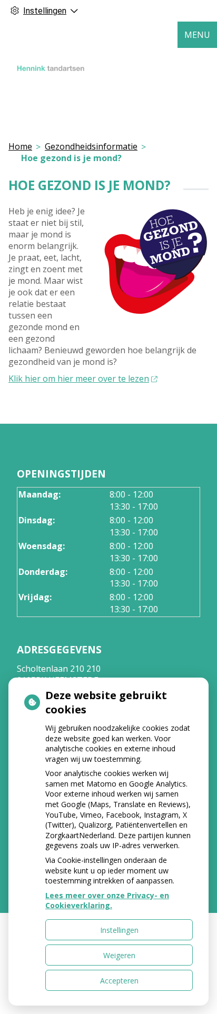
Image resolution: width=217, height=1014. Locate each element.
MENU (197, 35)
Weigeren (119, 955)
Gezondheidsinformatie (91, 146)
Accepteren (119, 981)
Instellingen (119, 930)
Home (20, 146)
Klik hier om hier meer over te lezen (78, 378)
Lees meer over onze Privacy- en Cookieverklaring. (107, 900)
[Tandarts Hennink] (50, 69)
